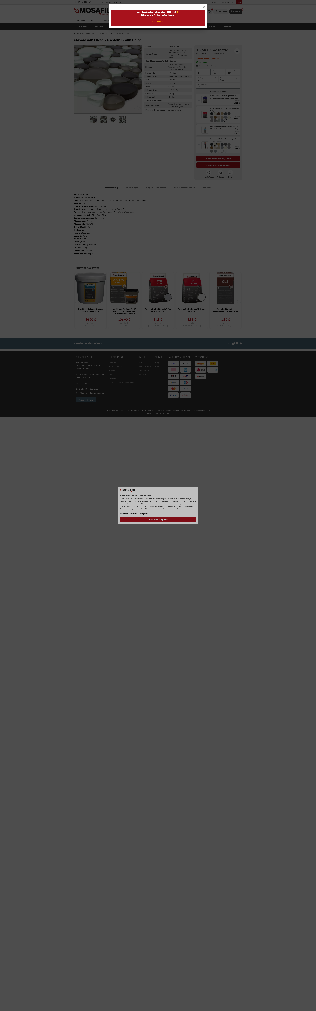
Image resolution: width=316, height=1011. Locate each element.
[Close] (203, 7)
